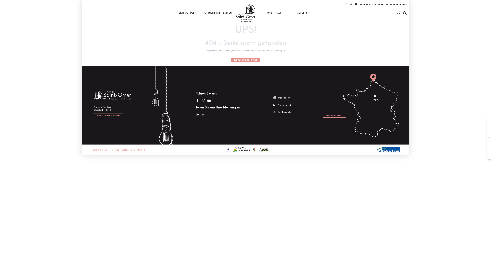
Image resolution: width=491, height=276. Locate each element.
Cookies (125, 149)
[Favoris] (399, 13)
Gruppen (365, 4)
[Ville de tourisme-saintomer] (254, 149)
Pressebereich (285, 105)
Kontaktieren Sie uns (108, 116)
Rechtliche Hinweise (100, 149)
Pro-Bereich (393, 4)
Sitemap (115, 149)
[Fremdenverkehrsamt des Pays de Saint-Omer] (245, 13)
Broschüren (283, 98)
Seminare (378, 4)
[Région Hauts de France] (388, 149)
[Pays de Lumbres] (241, 149)
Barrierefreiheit (138, 149)
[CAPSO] (228, 149)
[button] (404, 13)
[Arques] (264, 149)
